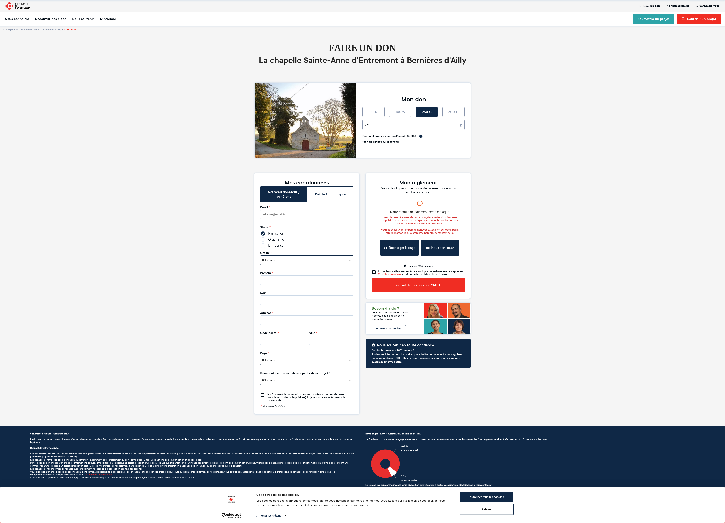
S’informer (108, 19)
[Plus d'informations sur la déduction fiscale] (420, 136)
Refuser (486, 509)
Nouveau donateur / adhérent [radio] (284, 194)
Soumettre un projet (653, 19)
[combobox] (262, 260)
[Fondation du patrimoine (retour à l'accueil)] (17, 6)
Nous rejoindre (652, 6)
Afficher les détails (268, 515)
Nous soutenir (83, 19)
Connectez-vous (709, 6)
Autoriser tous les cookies (486, 496)
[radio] (373, 112)
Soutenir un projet (701, 19)
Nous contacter (680, 6)
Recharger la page (402, 248)
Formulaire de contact (389, 328)
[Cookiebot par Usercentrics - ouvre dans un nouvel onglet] (231, 515)
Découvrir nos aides (50, 19)
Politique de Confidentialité (99, 474)
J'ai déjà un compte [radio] (330, 194)
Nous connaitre (17, 19)
